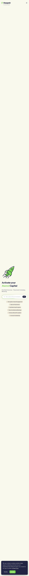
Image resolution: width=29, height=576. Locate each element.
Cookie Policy (15, 568)
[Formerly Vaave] (6, 3)
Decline (6, 572)
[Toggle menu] (26, 2)
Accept (12, 572)
